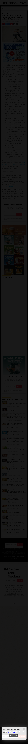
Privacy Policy (11, 732)
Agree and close (13, 735)
